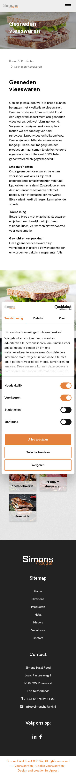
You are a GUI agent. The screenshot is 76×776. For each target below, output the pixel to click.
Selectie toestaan (38, 452)
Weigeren (38, 465)
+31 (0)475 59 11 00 (41, 699)
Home (12, 61)
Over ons (38, 599)
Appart (53, 770)
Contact (38, 638)
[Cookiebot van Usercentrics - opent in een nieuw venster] (55, 307)
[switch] (66, 398)
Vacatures (38, 630)
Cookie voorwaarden (50, 766)
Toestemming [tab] (13, 318)
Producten (27, 61)
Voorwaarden (24, 766)
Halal (38, 615)
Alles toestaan (38, 439)
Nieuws (38, 622)
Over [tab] (62, 318)
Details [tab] (38, 318)
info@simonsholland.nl (41, 706)
